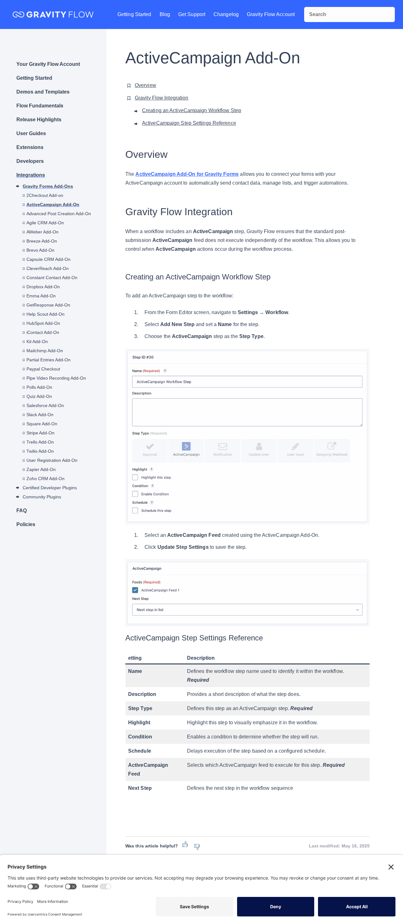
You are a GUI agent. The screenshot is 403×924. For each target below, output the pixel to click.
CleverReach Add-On (47, 268)
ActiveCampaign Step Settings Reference (189, 123)
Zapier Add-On (41, 469)
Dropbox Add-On (43, 286)
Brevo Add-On (40, 250)
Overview (145, 85)
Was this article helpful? (151, 845)
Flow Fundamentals (39, 105)
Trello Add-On (40, 442)
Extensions (29, 147)
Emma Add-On (41, 295)
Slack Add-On (40, 414)
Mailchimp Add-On (44, 350)
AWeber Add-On (42, 231)
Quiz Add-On (39, 396)
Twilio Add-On (40, 451)
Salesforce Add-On (45, 405)
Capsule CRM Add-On (48, 259)
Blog (165, 14)
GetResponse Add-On (48, 304)
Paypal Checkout (43, 368)
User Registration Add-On (51, 460)
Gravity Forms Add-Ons (48, 186)
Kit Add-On (37, 341)
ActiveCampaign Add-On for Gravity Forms (187, 174)
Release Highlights (38, 119)
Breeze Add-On (41, 241)
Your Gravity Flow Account (48, 64)
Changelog (226, 14)
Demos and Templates (43, 92)
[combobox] (349, 14)
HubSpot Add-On (43, 323)
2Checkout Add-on (44, 195)
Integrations (30, 175)
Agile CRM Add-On (45, 222)
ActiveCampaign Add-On (52, 204)
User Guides (31, 133)
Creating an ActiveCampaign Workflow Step (191, 110)
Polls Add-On (39, 387)
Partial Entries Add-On (48, 359)
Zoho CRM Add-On (45, 478)
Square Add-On (41, 423)
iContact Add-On (42, 332)
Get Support (191, 14)
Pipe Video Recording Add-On (56, 378)
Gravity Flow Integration (161, 97)
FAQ (21, 510)
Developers (30, 161)
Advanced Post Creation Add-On (58, 213)
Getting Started (134, 14)
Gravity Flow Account (271, 14)
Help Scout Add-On (45, 314)
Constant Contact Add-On (51, 277)
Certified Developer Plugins (50, 487)
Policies (25, 524)
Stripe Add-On (40, 432)
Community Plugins (42, 496)
